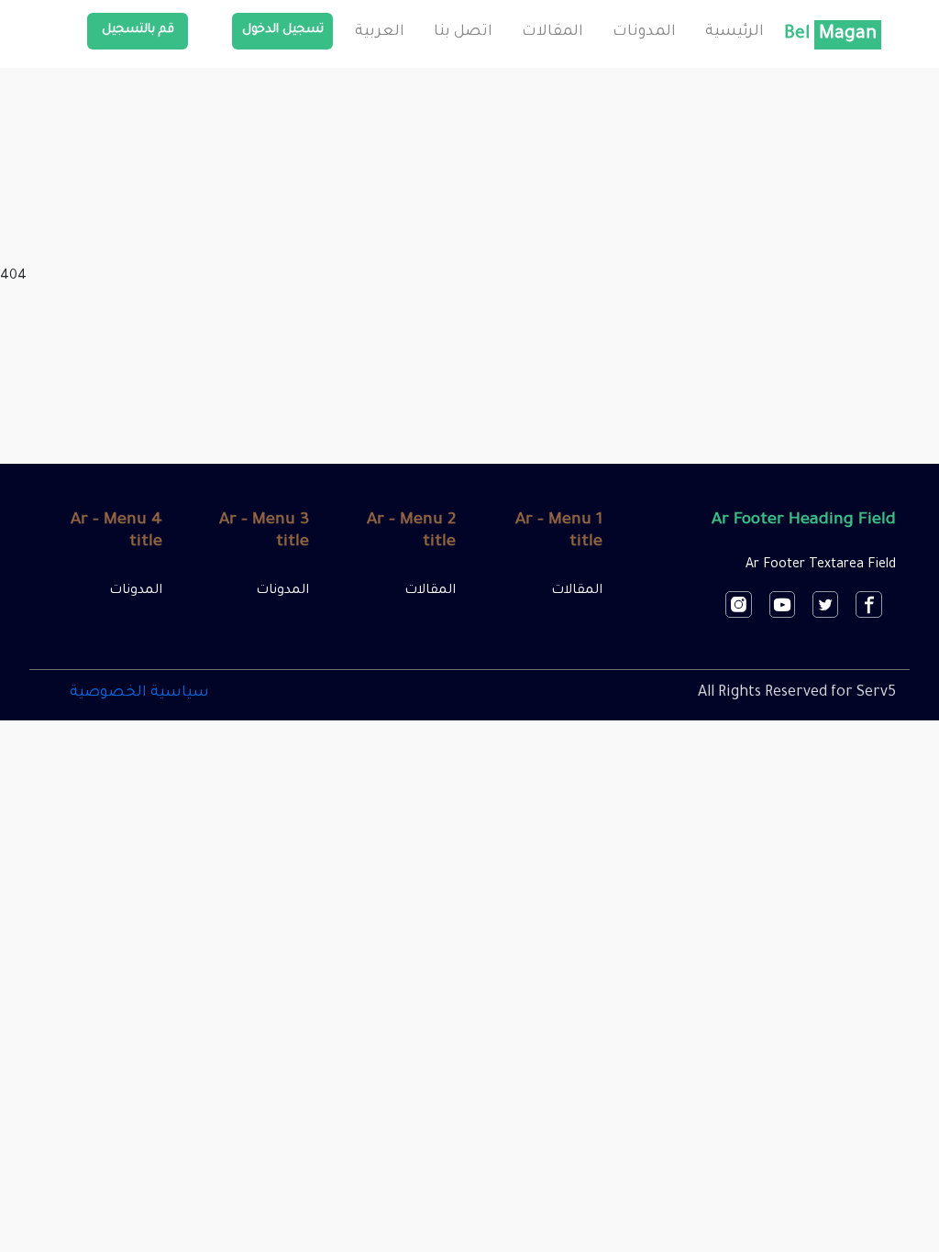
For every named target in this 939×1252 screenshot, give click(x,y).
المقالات (552, 32)
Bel (830, 35)
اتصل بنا (463, 32)
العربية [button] (379, 32)
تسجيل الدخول (283, 30)
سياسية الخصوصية (139, 693)
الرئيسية (734, 32)
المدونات (644, 32)
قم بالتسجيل (138, 30)
